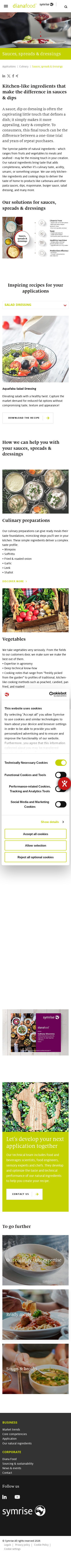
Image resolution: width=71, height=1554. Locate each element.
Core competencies (14, 1434)
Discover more (13, 581)
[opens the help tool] (64, 783)
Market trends (11, 1429)
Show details (50, 822)
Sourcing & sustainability (17, 1463)
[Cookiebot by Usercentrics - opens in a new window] (50, 694)
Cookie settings (12, 1549)
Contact (7, 1473)
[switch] (60, 775)
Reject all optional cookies (36, 857)
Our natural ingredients (17, 1443)
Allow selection (35, 845)
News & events (11, 1468)
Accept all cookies (35, 833)
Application (9, 1438)
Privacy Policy (11, 944)
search (65, 7)
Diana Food (9, 1459)
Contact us (20, 1193)
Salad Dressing (18, 305)
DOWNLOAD (15, 989)
